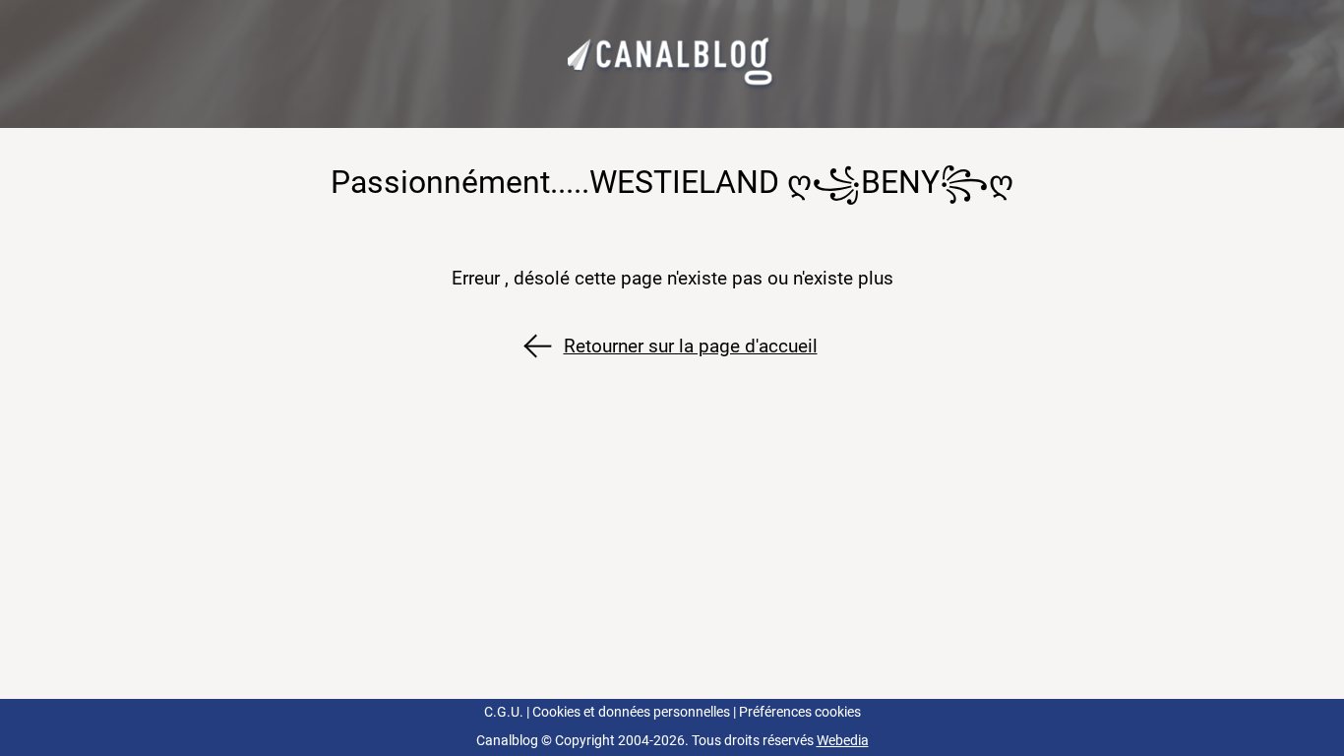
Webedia (843, 740)
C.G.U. (503, 712)
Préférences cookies (800, 712)
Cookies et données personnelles (631, 712)
